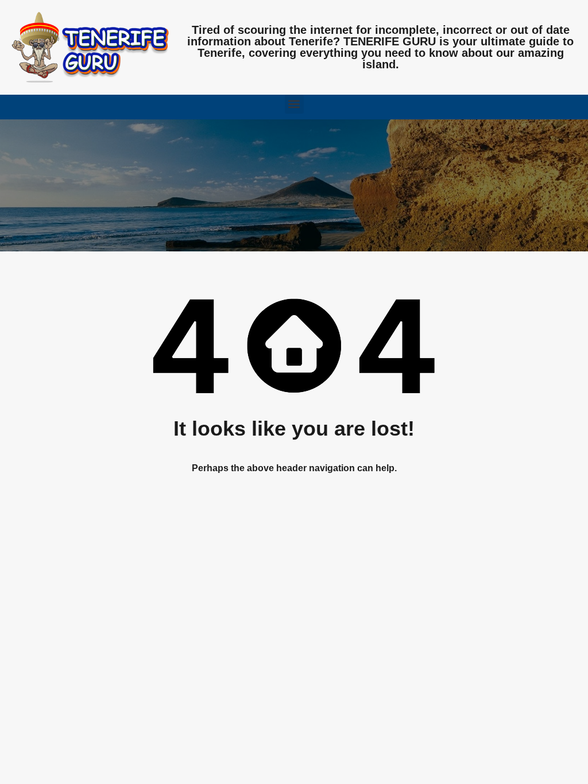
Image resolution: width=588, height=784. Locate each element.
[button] (294, 104)
